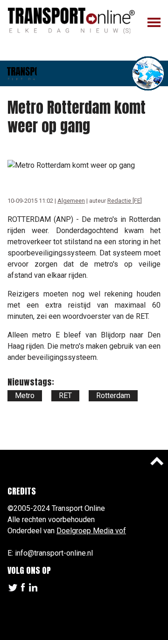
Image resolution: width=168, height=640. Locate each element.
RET (65, 395)
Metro (25, 395)
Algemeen (71, 200)
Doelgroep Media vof (91, 530)
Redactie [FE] (124, 200)
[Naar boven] (157, 461)
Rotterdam (113, 395)
